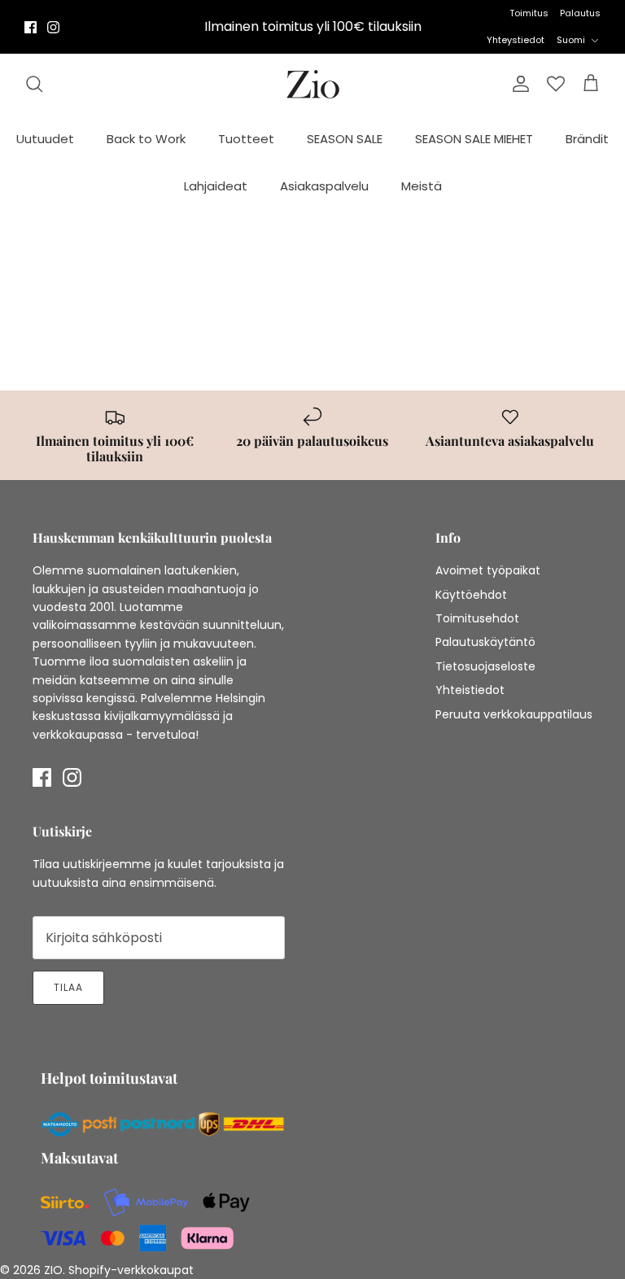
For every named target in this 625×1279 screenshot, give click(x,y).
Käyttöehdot (471, 595)
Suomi (571, 39)
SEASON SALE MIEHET (474, 138)
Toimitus (529, 13)
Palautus (580, 13)
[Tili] (518, 84)
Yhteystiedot (515, 39)
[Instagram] (53, 27)
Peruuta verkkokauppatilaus (513, 714)
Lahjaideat (215, 185)
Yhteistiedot (470, 690)
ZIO (53, 1270)
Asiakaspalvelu (324, 185)
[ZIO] (312, 84)
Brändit (587, 138)
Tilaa (68, 987)
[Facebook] (30, 27)
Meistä (421, 185)
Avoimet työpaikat (487, 570)
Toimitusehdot (477, 618)
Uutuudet (45, 138)
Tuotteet (246, 138)
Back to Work (146, 138)
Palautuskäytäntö (485, 642)
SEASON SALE (344, 138)
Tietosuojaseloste (485, 666)
